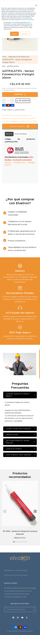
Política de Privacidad (27, 19)
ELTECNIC (15, 631)
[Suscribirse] (33, 609)
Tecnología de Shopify (26, 631)
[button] (13, 541)
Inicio (4, 57)
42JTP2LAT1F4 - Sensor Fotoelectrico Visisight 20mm (17, 61)
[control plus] (12, 101)
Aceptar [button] (14, 34)
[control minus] (4, 101)
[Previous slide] (4, 511)
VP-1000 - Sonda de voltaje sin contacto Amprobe (20, 532)
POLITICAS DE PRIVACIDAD (16, 575)
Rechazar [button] (25, 34)
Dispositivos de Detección (18, 57)
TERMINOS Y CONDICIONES (16, 570)
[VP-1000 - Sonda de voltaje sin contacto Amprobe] (20, 504)
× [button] (36, 4)
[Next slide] (35, 511)
